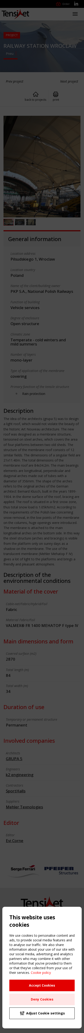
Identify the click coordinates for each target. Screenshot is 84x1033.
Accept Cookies (42, 985)
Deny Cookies (42, 999)
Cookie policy (41, 972)
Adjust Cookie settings (45, 1013)
